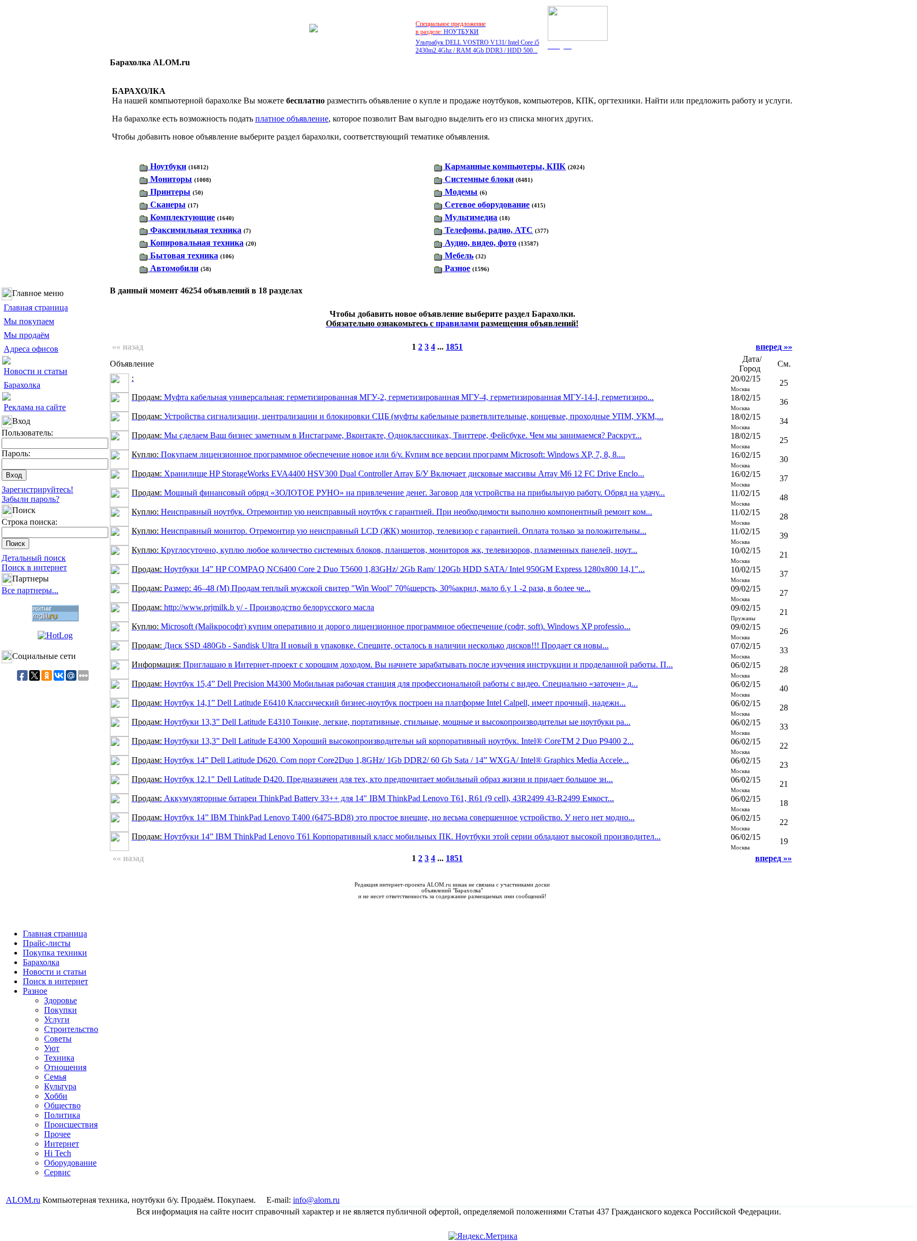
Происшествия (71, 1124)
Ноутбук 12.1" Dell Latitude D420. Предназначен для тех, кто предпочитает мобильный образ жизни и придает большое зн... (372, 779)
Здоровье (60, 1000)
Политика (62, 1114)
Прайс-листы (47, 943)
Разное (35, 990)
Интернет (61, 1143)
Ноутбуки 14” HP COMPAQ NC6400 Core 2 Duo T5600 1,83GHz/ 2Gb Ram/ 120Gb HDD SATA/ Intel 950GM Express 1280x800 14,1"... (388, 569)
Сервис (57, 1172)
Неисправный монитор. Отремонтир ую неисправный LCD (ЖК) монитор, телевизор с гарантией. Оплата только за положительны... (389, 530)
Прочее (57, 1134)
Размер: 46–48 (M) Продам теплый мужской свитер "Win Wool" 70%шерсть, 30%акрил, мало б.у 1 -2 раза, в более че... (361, 588)
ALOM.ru (23, 1199)
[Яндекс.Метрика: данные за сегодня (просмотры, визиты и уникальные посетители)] (482, 1236)
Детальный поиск (34, 557)
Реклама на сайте (35, 407)
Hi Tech (57, 1153)
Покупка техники (55, 952)
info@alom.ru (316, 1199)
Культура (60, 1086)
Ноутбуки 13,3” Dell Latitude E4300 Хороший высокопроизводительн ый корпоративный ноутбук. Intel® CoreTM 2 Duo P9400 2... (383, 740)
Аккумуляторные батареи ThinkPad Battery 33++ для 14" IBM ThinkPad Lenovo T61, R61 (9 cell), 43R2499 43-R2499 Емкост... (373, 798)
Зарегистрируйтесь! (37, 489)
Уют (51, 1048)
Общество (62, 1105)
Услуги (57, 1019)
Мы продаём (26, 335)
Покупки (60, 1009)
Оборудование (70, 1162)
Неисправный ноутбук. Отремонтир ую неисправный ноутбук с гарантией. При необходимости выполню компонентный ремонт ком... (392, 511)
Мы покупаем (29, 321)
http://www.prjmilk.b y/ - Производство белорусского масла (253, 607)
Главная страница (36, 307)
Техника (59, 1057)
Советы (58, 1038)
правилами (452, 323)
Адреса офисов (31, 348)
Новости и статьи (35, 371)
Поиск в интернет (34, 567)
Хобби (55, 1095)
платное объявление (291, 118)
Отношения (65, 1067)
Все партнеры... (30, 590)
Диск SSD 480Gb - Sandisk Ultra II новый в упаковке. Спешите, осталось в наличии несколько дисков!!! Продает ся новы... (370, 645)
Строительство (71, 1029)
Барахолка (22, 384)
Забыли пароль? (30, 499)
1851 (454, 346)
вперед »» (774, 346)
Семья (55, 1076)
